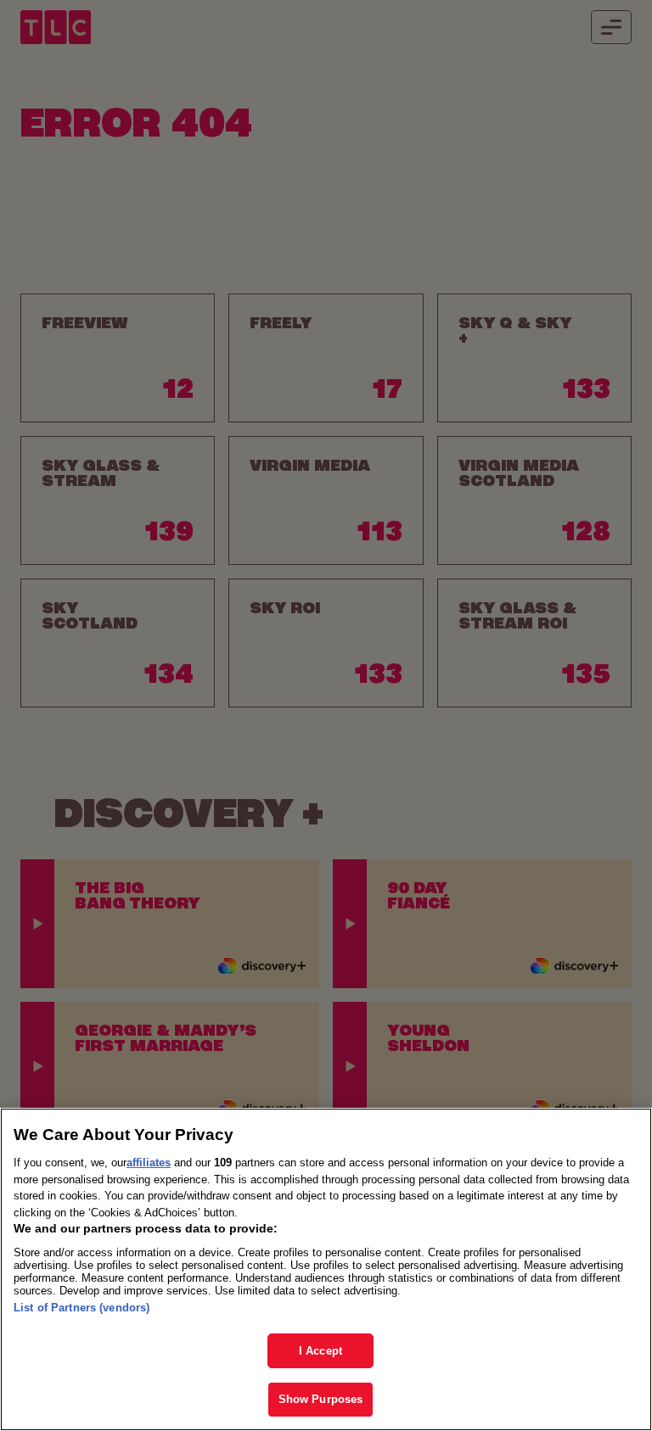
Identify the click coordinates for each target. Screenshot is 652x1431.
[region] (326, 1269)
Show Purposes (320, 1399)
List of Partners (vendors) (81, 1307)
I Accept (320, 1350)
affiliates (148, 1162)
